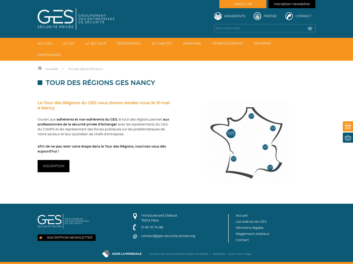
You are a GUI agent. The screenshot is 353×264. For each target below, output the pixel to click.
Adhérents (234, 16)
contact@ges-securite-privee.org (168, 236)
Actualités (162, 43)
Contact (303, 16)
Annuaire (192, 43)
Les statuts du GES (251, 221)
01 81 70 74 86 (152, 227)
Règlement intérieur (252, 234)
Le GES (68, 43)
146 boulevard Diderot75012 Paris (159, 218)
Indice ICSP (242, 4)
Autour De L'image (239, 254)
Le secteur (95, 43)
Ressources (129, 43)
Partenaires (49, 55)
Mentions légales (250, 227)
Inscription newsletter (292, 4)
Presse (270, 16)
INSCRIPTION (53, 166)
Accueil (45, 43)
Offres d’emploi (227, 43)
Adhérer (262, 43)
